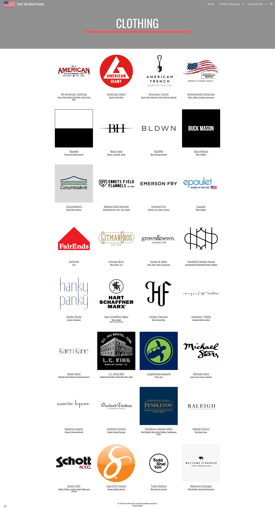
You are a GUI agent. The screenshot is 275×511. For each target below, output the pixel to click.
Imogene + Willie (201, 316)
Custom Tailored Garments (116, 432)
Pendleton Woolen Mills (159, 429)
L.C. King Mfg (116, 374)
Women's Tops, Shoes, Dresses (158, 209)
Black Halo (116, 151)
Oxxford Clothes (116, 429)
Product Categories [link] (229, 4)
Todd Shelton (159, 486)
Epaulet (201, 206)
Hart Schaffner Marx (116, 316)
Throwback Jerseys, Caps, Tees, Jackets (116, 209)
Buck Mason (201, 151)
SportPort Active (116, 486)
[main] (137, 24)
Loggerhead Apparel (159, 374)
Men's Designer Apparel (159, 154)
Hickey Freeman (158, 316)
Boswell (74, 151)
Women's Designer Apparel (74, 432)
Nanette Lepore (74, 429)
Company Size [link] (255, 4)
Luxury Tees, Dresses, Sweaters (201, 377)
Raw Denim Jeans (201, 432)
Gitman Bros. (116, 261)
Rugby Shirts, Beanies (73, 209)
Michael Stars (201, 374)
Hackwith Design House (201, 261)
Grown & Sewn (158, 261)
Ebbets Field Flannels (116, 206)
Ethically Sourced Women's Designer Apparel (73, 377)
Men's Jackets (116, 320)
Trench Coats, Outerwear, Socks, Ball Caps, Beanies (159, 97)
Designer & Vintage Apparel (73, 154)
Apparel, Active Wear (116, 97)
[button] (271, 4)
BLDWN (158, 151)
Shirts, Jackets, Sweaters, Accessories (201, 97)
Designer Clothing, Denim (201, 320)
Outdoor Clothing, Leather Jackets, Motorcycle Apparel (74, 490)
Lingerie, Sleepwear (74, 320)
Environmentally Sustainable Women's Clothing (201, 264)
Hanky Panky (73, 316)
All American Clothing (74, 94)
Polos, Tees (159, 377)
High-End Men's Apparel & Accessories (201, 489)
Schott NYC (73, 486)
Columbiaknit (74, 206)
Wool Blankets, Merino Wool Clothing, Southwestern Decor (159, 433)
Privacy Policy (138, 505)
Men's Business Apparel (159, 489)
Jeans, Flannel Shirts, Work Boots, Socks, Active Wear (74, 98)
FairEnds (74, 261)
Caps (74, 264)
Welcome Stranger (201, 486)
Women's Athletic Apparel (116, 489)
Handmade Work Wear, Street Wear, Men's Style (116, 377)
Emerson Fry (158, 206)
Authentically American (201, 94)
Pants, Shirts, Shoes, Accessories (158, 264)
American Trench (159, 94)
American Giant (116, 94)
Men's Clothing (201, 154)
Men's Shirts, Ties (116, 264)
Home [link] (211, 4)
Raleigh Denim (201, 429)
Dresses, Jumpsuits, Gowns (116, 154)
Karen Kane (74, 374)
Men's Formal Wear (158, 320)
